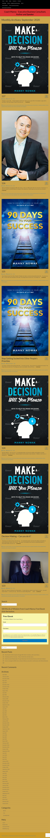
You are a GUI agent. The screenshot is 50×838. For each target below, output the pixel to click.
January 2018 (5, 785)
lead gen (31, 105)
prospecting (9, 106)
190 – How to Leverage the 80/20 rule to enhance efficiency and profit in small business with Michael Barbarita (25, 660)
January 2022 (5, 698)
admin (4, 98)
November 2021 (6, 700)
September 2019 (6, 751)
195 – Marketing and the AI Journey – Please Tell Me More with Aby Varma (18, 656)
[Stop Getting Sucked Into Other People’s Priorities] (25, 320)
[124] (25, 410)
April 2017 (5, 797)
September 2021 (6, 704)
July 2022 (5, 692)
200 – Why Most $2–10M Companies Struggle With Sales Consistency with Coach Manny (21, 654)
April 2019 (5, 759)
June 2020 (5, 735)
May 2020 (5, 737)
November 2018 (6, 765)
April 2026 (5, 674)
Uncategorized (6, 815)
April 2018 (5, 779)
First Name (5, 628)
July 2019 (5, 753)
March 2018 (5, 781)
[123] (25, 567)
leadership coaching (45, 105)
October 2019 (5, 749)
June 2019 (5, 755)
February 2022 (6, 696)
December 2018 (6, 763)
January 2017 (5, 803)
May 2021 (5, 712)
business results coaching (20, 105)
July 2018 (5, 773)
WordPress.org (6, 828)
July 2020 (5, 733)
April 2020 (5, 739)
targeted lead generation (8, 371)
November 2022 (6, 686)
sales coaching (13, 106)
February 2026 (6, 676)
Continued (27, 102)
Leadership (40, 105)
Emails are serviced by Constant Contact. (16, 636)
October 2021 (5, 702)
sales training (18, 106)
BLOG (12, 363)
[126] (25, 145)
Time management (23, 106)
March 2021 (5, 716)
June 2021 (5, 710)
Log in (4, 822)
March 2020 (5, 741)
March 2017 (5, 799)
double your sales (27, 105)
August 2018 (5, 771)
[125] (25, 233)
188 (3, 662)
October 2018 (5, 767)
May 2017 (5, 795)
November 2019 (6, 747)
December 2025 (6, 678)
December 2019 (6, 745)
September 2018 (6, 769)
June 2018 (5, 775)
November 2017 (6, 789)
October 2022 (5, 688)
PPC (39, 193)
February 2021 (6, 718)
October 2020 (5, 727)
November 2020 (6, 725)
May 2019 (5, 757)
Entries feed (5, 824)
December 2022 (6, 684)
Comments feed (6, 826)
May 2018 (5, 777)
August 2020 (5, 731)
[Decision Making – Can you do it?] (25, 498)
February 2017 (6, 801)
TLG (11, 98)
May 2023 (5, 680)
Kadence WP (34, 835)
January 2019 (5, 761)
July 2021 (5, 708)
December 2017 (6, 787)
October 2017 (5, 791)
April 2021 (5, 714)
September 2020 (6, 729)
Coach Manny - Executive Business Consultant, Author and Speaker (25, 13)
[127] (25, 58)
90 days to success (5, 105)
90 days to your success (12, 105)
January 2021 (5, 720)
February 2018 (6, 783)
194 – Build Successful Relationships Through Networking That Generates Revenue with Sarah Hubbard (24, 658)
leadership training (4, 106)
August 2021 (5, 706)
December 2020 (6, 722)
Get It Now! (25, 640)
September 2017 (6, 793)
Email (4, 622)
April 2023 (5, 682)
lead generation (35, 105)
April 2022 (5, 694)
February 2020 (6, 743)
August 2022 (5, 690)
